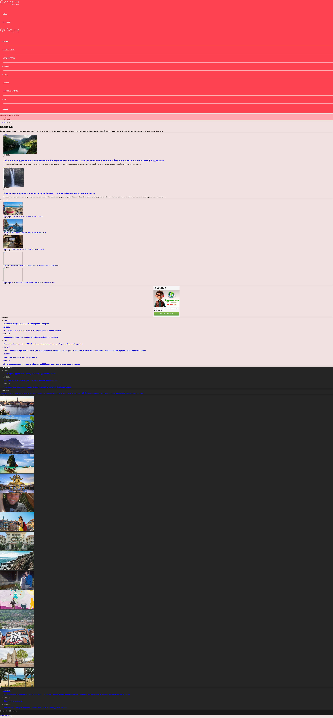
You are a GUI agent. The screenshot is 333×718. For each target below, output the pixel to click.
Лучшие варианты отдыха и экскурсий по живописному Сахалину (24, 232)
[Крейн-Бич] (17, 434)
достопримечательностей (17, 393)
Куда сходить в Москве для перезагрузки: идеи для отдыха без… (24, 249)
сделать (137, 393)
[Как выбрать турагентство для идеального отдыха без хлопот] (13, 214)
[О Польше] (17, 531)
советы (141, 393)
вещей (9, 393)
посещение (95, 393)
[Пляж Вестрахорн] (17, 453)
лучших (59, 393)
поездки (89, 393)
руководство (131, 393)
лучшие (54, 393)
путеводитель (121, 393)
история (45, 393)
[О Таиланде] (17, 492)
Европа (6, 66)
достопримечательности (29, 393)
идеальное (39, 393)
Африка (6, 83)
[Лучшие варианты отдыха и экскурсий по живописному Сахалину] (13, 231)
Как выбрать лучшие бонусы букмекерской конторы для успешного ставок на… (29, 282)
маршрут (65, 393)
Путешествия (8, 50)
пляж (84, 392)
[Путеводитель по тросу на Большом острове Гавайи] (17, 511)
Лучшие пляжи (9, 58)
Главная (2, 122)
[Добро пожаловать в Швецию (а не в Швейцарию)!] (17, 414)
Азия (5, 74)
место (69, 393)
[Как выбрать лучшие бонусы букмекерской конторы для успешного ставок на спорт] (13, 280)
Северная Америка (10, 91)
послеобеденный (111, 393)
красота (49, 393)
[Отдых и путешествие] (9, 4)
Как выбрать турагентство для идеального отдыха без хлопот (23, 216)
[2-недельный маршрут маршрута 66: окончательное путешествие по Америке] (17, 647)
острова (74, 393)
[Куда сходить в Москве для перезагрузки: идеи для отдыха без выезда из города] (13, 247)
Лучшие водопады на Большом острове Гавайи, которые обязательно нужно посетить (49, 193)
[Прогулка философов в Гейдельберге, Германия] (17, 628)
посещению (104, 393)
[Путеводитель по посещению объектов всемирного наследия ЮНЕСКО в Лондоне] (17, 667)
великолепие (3, 393)
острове (79, 393)
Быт (5, 99)
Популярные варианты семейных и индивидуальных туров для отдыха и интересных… (31, 265)
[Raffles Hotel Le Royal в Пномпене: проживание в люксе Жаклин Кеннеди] (17, 550)
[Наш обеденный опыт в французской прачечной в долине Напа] (17, 589)
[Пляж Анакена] (17, 686)
